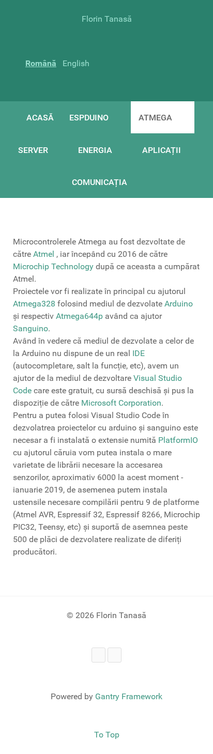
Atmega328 (34, 304)
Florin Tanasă (107, 19)
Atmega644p (80, 316)
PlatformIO (178, 440)
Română (40, 63)
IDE (138, 353)
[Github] (114, 655)
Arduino (178, 304)
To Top (106, 735)
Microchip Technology (53, 266)
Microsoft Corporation (121, 403)
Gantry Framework (128, 696)
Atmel (44, 254)
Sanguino (30, 328)
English (76, 63)
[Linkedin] (98, 655)
